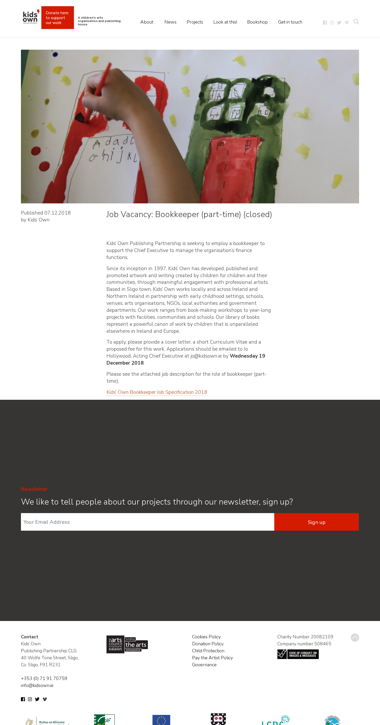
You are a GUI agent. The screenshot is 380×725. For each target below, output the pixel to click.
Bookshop (257, 22)
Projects (195, 22)
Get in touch (290, 22)
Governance (204, 665)
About (146, 22)
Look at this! (225, 22)
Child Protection (208, 651)
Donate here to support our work (57, 18)
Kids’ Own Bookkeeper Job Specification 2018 (157, 392)
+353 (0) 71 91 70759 (44, 678)
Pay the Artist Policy (212, 658)
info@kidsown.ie (37, 685)
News (170, 22)
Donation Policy (208, 644)
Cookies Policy (206, 637)
